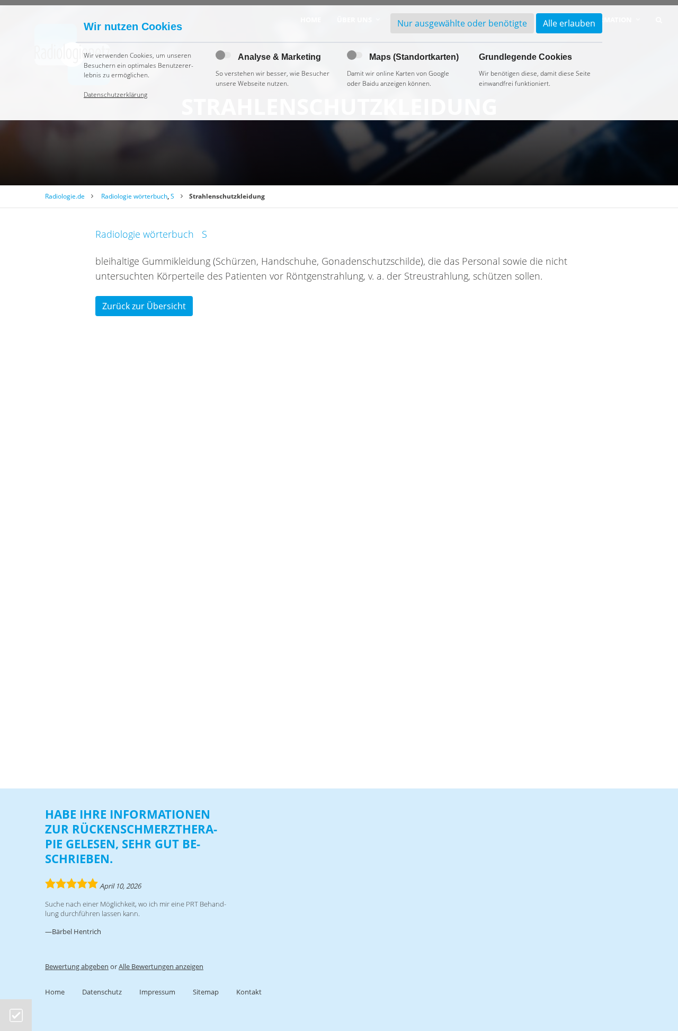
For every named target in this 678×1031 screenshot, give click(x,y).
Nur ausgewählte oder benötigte (462, 23)
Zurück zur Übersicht (144, 306)
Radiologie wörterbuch (134, 196)
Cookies (16, 1015)
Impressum (157, 992)
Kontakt (249, 992)
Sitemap (206, 992)
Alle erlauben (569, 23)
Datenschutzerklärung (115, 94)
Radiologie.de (65, 196)
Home (55, 992)
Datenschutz (102, 992)
